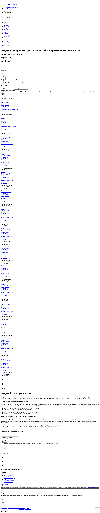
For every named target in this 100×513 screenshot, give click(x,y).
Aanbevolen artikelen (8, 475)
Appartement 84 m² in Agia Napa (9, 126)
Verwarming (28, 91)
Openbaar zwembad (44, 91)
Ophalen (3, 94)
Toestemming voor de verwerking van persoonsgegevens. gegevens (15, 508)
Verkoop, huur (4, 57)
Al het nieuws (7, 451)
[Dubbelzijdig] (9, 61)
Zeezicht (7, 91)
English (5, 22)
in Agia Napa (4, 112)
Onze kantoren (9, 5)
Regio (2, 62)
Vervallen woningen (69, 91)
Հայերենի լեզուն (8, 26)
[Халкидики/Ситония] (10, 439)
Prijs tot (2, 73)
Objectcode (3, 69)
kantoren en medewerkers (12, 4)
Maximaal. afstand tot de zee (7, 90)
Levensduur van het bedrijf (12, 7)
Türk (5, 40)
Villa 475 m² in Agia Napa (7, 199)
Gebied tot (3, 76)
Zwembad (35, 91)
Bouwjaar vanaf (4, 84)
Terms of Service (28, 509)
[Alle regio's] (10, 436)
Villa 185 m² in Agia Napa (7, 292)
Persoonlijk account (8, 482)
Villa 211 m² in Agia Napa (7, 144)
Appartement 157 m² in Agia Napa (9, 109)
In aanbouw (60, 91)
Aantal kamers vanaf (5, 81)
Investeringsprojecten (8, 476)
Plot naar (3, 88)
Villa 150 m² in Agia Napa (7, 180)
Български (6, 28)
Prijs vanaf (3, 72)
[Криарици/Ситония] (10, 440)
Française (6, 33)
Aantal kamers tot (5, 82)
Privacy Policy (21, 509)
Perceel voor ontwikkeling (82, 91)
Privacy (5, 479)
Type (2, 61)
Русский (6, 25)
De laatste (6, 389)
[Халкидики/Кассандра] (10, 437)
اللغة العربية (6, 43)
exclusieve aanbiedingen (9, 478)
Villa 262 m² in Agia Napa (7, 217)
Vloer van (3, 78)
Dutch (5, 32)
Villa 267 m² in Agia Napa (7, 330)
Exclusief (3, 93)
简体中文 (6, 29)
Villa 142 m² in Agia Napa (7, 348)
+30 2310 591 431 (8, 8)
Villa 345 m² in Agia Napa (7, 255)
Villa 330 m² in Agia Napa (7, 311)
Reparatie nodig (93, 91)
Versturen (4, 511)
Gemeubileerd (20, 91)
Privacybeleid (56, 443)
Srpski (5, 39)
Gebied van (3, 75)
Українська (6, 41)
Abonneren (4, 441)
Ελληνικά (6, 23)
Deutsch (5, 30)
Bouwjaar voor (4, 85)
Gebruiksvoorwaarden (9, 480)
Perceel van (3, 87)
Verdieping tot (4, 79)
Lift (3, 91)
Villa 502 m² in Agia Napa (7, 162)
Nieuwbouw (53, 91)
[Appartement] (9, 60)
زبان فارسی (6, 36)
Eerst (5, 388)
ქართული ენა (7, 34)
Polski (5, 37)
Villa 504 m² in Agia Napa (7, 273)
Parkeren (13, 91)
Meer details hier (92, 487)
